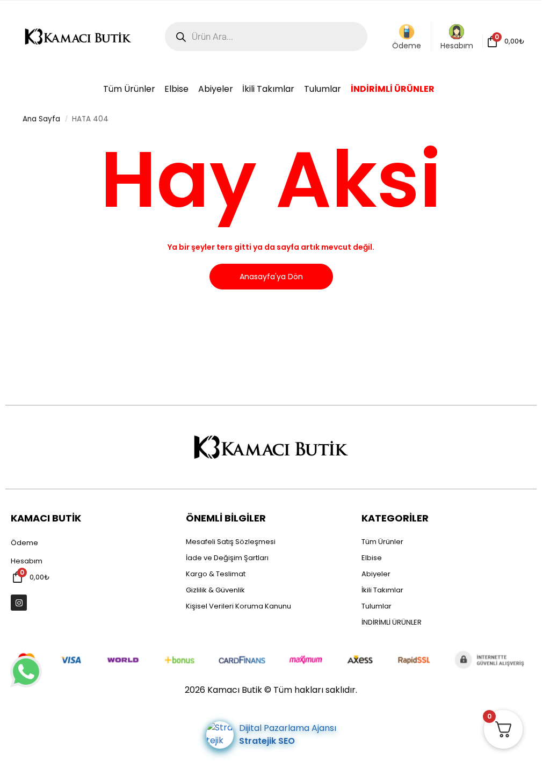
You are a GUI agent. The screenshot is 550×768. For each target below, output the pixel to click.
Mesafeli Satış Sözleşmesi (231, 542)
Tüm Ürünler (382, 542)
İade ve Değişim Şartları (227, 558)
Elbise (371, 558)
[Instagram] (19, 603)
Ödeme (406, 45)
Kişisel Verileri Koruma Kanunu (238, 606)
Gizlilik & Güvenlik (215, 590)
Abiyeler (375, 574)
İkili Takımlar (382, 590)
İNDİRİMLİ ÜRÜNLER (391, 622)
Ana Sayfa (41, 119)
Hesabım (456, 45)
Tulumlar (376, 606)
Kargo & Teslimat (215, 574)
